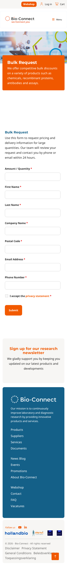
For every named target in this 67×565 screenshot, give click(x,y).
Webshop (29, 4)
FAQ (13, 500)
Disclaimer (12, 548)
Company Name (16, 223)
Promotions (19, 471)
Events (15, 465)
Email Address (15, 259)
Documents (19, 448)
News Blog (18, 458)
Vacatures (17, 506)
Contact (16, 494)
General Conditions (18, 553)
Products (17, 430)
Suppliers (17, 436)
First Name (13, 186)
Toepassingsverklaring (20, 558)
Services (16, 442)
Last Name (13, 205)
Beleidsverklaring (45, 553)
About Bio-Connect (24, 477)
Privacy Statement (34, 548)
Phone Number (16, 277)
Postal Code (13, 241)
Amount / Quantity (18, 168)
